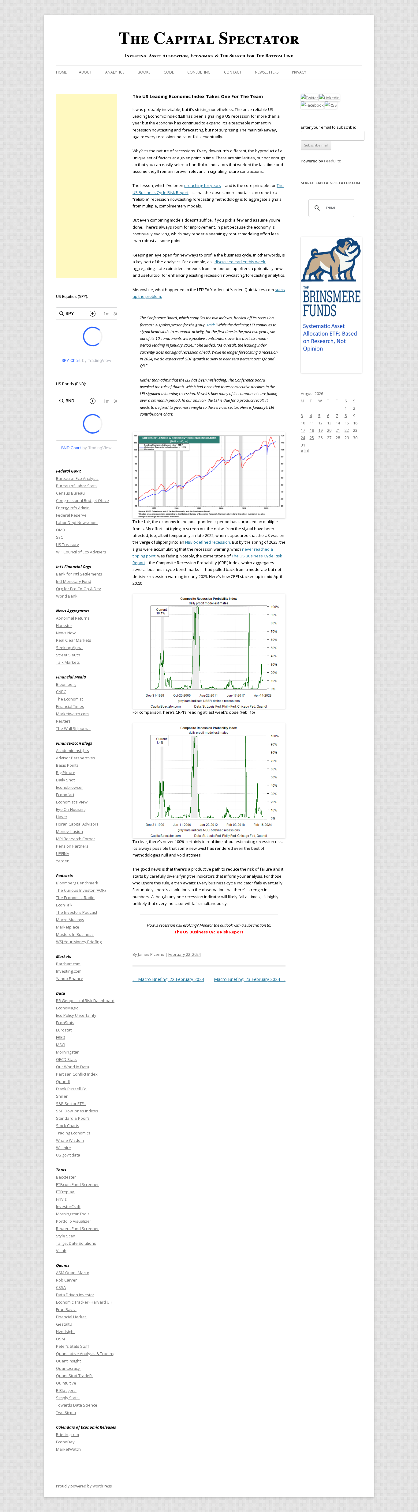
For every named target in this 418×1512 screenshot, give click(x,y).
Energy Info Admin (73, 508)
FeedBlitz (332, 161)
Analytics (114, 72)
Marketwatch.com (72, 713)
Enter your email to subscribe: (328, 127)
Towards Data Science (76, 1405)
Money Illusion (69, 831)
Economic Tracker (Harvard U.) (83, 1302)
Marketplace (67, 927)
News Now (66, 633)
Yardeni (63, 861)
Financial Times (70, 706)
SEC (59, 537)
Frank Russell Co (71, 1089)
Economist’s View (72, 802)
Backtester (66, 1177)
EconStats (65, 1022)
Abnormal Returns (73, 618)
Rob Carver (66, 1280)
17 (303, 430)
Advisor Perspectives (75, 758)
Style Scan (65, 1236)
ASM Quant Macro (72, 1272)
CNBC (61, 691)
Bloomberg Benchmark (77, 883)
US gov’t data (68, 1155)
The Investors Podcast (76, 912)
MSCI (60, 1044)
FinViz (61, 1199)
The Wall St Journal (73, 728)
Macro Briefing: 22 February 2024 (168, 979)
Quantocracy (68, 1368)
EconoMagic (67, 1008)
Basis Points (67, 765)
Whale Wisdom (70, 1140)
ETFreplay (65, 1192)
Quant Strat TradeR (74, 1375)
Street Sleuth (68, 655)
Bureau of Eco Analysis (77, 478)
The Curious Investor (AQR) (81, 890)
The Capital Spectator (209, 37)
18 (312, 430)
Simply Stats (68, 1397)
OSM (60, 1339)
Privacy (299, 72)
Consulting (199, 72)
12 (320, 423)
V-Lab (61, 1250)
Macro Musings (70, 919)
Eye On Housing (70, 809)
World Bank (66, 596)
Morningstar (67, 1052)
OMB (60, 530)
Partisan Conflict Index (77, 1074)
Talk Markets (68, 662)
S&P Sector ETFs (71, 1103)
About (85, 72)
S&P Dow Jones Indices (77, 1111)
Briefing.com (67, 1434)
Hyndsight (65, 1331)
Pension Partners (72, 846)
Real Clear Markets (73, 640)
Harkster (64, 625)
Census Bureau (70, 493)
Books (144, 72)
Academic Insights (72, 750)
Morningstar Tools (73, 1214)
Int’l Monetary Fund (73, 581)
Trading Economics (73, 1133)
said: (211, 325)
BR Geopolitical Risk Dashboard (85, 1000)
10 (303, 423)
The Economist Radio (75, 897)
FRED (60, 1037)
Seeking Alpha (69, 647)
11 (312, 423)
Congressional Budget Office (82, 500)
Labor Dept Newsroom (77, 522)
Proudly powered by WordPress (84, 1486)
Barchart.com (68, 964)
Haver (61, 816)
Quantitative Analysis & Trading (85, 1353)
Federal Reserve (71, 515)
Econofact (65, 794)
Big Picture (65, 772)
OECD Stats (66, 1059)
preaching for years (202, 185)
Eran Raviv (66, 1309)
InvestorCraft (68, 1206)
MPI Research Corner (75, 838)
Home (61, 72)
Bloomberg (66, 684)
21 (338, 430)
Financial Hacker (71, 1317)
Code (169, 72)
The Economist (69, 699)
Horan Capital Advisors (77, 824)
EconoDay (65, 1442)
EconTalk (64, 905)
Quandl (63, 1081)
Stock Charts (67, 1125)
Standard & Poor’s (73, 1118)
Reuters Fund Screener (77, 1228)
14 (338, 423)
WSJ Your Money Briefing (79, 941)
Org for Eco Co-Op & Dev (78, 588)
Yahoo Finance (69, 978)
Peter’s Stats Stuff (72, 1346)
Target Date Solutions (76, 1243)
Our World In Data (72, 1066)
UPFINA (62, 853)
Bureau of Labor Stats (76, 485)
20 (329, 430)
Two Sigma (66, 1412)
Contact (232, 72)
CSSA (61, 1287)
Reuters (63, 721)
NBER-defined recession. (208, 542)
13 (329, 423)
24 (303, 437)
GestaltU (64, 1324)
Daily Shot (65, 780)
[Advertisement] (86, 186)
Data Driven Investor (75, 1294)
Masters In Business (75, 934)
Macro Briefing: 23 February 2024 (250, 979)
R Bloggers (66, 1390)
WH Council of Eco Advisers (81, 552)
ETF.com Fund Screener (77, 1184)
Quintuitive (66, 1383)
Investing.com (68, 971)
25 (312, 437)
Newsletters (266, 72)
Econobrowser (69, 787)
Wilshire (63, 1147)
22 (347, 430)
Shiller (62, 1096)
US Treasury (67, 544)
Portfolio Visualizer (73, 1221)
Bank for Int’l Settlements (79, 574)
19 (320, 430)
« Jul (305, 451)
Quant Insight (68, 1361)
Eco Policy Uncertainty (76, 1015)
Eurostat (64, 1030)
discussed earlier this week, (240, 261)
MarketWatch (68, 1449)
